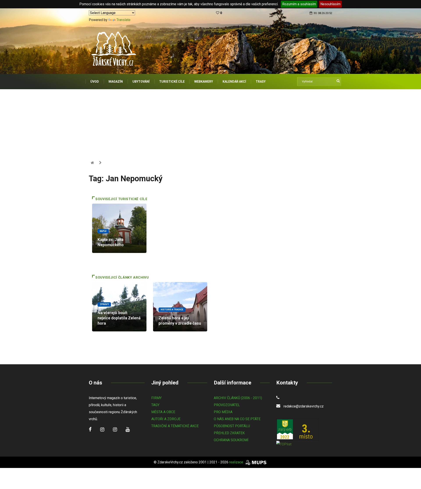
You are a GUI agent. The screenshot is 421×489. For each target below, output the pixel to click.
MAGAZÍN (116, 81)
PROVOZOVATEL (227, 405)
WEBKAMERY (203, 81)
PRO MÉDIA (223, 412)
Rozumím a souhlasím (299, 4)
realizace (236, 462)
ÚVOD (94, 81)
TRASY (261, 81)
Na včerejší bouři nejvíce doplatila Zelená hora (119, 317)
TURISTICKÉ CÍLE (172, 81)
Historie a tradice (172, 309)
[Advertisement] (210, 122)
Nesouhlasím (330, 4)
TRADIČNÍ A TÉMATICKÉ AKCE (175, 426)
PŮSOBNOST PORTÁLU (232, 426)
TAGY (155, 405)
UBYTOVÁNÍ (141, 81)
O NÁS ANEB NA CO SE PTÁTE (237, 419)
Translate (123, 20)
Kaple (103, 231)
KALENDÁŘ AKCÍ (234, 81)
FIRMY (156, 398)
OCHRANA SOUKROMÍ (231, 440)
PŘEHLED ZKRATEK (229, 433)
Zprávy (104, 304)
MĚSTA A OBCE (163, 412)
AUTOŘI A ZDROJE (165, 419)
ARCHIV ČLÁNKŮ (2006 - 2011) (238, 398)
